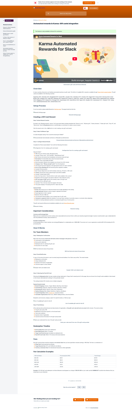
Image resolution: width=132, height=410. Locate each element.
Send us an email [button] (93, 399)
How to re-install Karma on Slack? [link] (9, 45)
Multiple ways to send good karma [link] (8, 34)
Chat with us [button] (79, 399)
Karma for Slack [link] (42, 20)
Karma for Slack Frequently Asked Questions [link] (9, 28)
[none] (97, 2)
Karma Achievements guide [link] (9, 31)
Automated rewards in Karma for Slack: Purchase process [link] (9, 49)
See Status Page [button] (88, 2)
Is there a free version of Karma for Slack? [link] (8, 38)
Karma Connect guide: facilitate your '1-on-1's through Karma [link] (9, 54)
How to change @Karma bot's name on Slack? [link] (8, 41)
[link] (8, 20)
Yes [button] (79, 387)
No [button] (83, 387)
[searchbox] (66, 13)
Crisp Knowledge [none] (94, 407)
